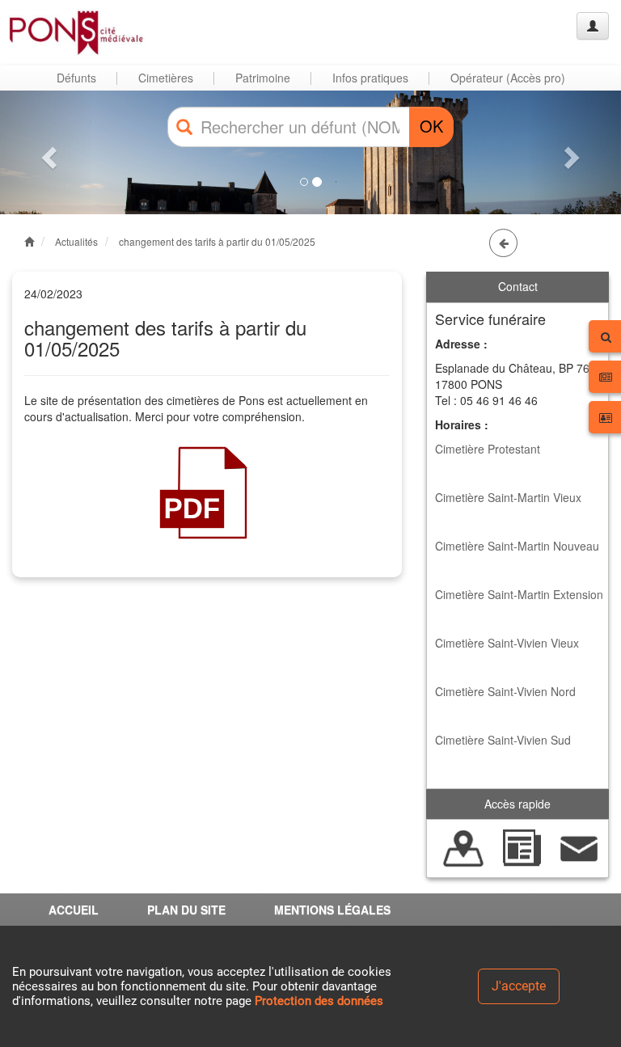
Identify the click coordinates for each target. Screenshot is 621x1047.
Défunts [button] (76, 78)
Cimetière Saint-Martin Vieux (508, 497)
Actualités (76, 241)
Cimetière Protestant (487, 449)
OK (431, 125)
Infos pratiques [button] (370, 78)
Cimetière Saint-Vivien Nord (505, 691)
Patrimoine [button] (262, 78)
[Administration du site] (593, 26)
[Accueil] (75, 32)
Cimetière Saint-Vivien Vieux (507, 643)
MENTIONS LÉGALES (332, 909)
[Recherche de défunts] (463, 846)
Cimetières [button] (165, 78)
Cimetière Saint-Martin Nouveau (517, 546)
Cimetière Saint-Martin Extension (519, 594)
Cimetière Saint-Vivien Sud (503, 740)
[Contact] (579, 846)
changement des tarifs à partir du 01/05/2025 (217, 241)
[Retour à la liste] (503, 243)
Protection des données (319, 1001)
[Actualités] (521, 846)
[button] (46, 153)
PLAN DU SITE (186, 909)
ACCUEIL (74, 909)
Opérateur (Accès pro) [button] (507, 78)
